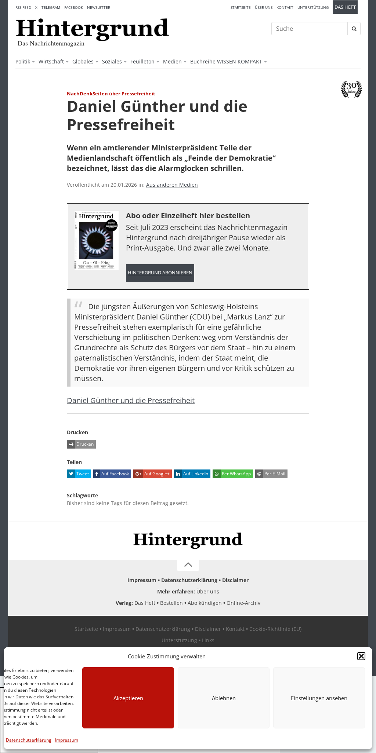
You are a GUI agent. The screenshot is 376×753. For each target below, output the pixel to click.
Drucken (84, 444)
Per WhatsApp (236, 474)
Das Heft (345, 7)
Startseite (241, 7)
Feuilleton (142, 61)
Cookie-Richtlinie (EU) (275, 628)
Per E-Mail (274, 474)
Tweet (82, 474)
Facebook (73, 7)
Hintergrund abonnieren (160, 273)
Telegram (50, 7)
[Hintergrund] (92, 30)
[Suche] (354, 28)
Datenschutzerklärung (28, 740)
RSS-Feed (23, 7)
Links (208, 640)
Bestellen (171, 602)
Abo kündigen (205, 602)
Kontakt (284, 7)
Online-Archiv (243, 602)
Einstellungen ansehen (319, 698)
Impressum (66, 740)
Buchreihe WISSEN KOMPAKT (226, 61)
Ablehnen (224, 698)
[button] (361, 656)
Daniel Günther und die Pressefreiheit (131, 400)
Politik (22, 61)
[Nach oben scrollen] (188, 565)
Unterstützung (313, 7)
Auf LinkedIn (195, 474)
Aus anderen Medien (172, 184)
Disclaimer (235, 580)
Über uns (263, 7)
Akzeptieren (128, 698)
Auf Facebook (114, 474)
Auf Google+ (156, 474)
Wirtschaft (51, 61)
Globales (83, 61)
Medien (172, 61)
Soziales (112, 61)
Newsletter (98, 7)
